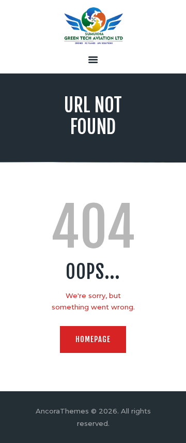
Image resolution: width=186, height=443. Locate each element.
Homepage (93, 339)
